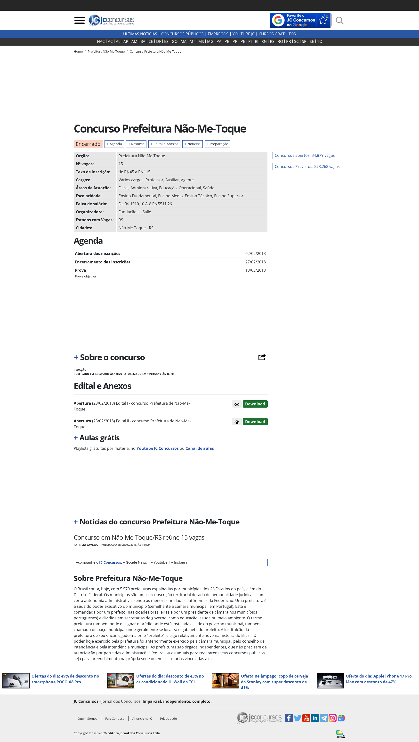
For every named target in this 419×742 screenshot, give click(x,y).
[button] (237, 404)
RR (288, 41)
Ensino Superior (228, 195)
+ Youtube (159, 562)
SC (296, 41)
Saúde (208, 187)
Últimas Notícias (140, 34)
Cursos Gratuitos (277, 34)
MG (210, 41)
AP (125, 41)
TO (319, 41)
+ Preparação (217, 144)
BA (142, 41)
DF (158, 41)
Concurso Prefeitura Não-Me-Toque (155, 51)
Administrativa (143, 187)
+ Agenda (114, 144)
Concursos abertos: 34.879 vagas (305, 155)
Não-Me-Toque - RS (136, 227)
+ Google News (135, 562)
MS (201, 41)
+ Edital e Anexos (164, 144)
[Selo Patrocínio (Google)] (300, 20)
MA (183, 41)
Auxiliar (172, 179)
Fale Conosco (114, 718)
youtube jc (244, 34)
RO (280, 41)
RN (264, 41)
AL (118, 41)
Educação (168, 187)
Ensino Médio (170, 195)
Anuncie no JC (142, 718)
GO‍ (174, 41)
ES (166, 41)
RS (272, 41)
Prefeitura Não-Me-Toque (142, 155)
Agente (187, 179)
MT (192, 41)
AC (110, 41)
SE (312, 41)
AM (134, 41)
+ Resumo (136, 144)
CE (150, 41)
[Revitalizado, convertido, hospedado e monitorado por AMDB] (340, 733)
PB (227, 41)
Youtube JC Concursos (158, 448)
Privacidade (168, 718)
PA (219, 41)
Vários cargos (131, 179)
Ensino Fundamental (137, 195)
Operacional (190, 187)
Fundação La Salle (135, 211)
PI (250, 41)
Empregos (218, 34)
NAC (101, 41)
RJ (256, 41)
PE (243, 41)
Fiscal (124, 187)
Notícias (193, 144)
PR (235, 41)
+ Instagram (181, 562)
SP (304, 41)
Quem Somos (87, 718)
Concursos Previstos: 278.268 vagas (307, 166)
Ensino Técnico (198, 195)
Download (255, 404)
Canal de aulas (199, 448)
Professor (154, 179)
